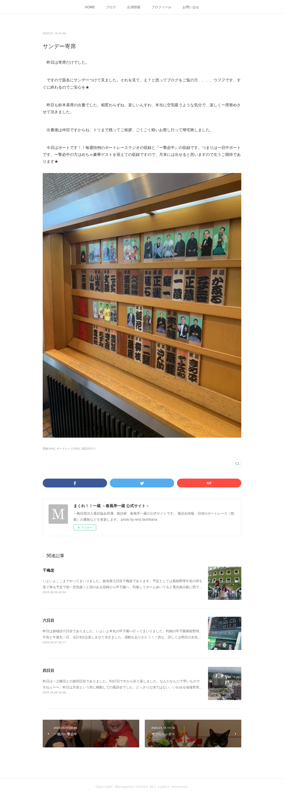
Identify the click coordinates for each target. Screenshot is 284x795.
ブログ (111, 6)
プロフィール (161, 6)
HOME (90, 6)
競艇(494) (49, 448)
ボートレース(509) (68, 448)
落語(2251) (88, 448)
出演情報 (133, 6)
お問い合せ (190, 6)
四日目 (48, 670)
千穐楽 (48, 570)
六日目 (48, 620)
